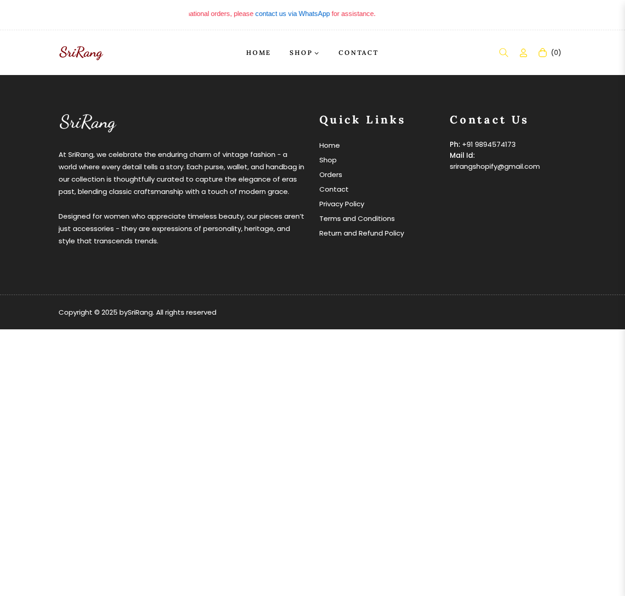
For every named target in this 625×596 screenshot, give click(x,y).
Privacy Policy (341, 204)
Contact (334, 189)
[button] (504, 52)
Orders (330, 174)
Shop (328, 160)
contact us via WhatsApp (286, 13)
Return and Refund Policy (361, 233)
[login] (523, 52)
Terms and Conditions (357, 218)
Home (329, 145)
